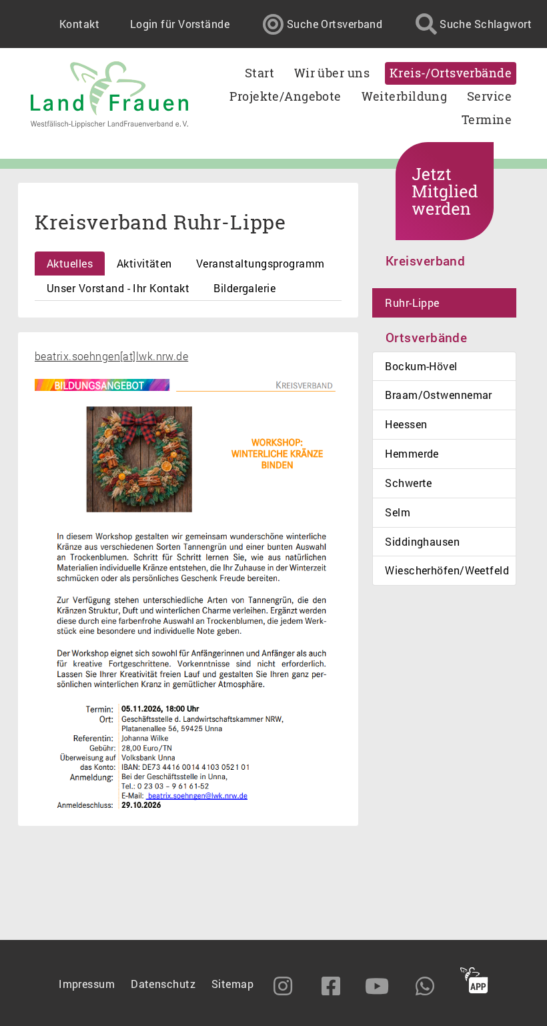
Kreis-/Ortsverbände (451, 73)
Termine (487, 119)
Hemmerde (412, 453)
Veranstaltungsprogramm (260, 263)
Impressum (87, 984)
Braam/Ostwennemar (438, 395)
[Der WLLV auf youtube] (378, 986)
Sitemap (232, 984)
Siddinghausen (422, 541)
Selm (397, 512)
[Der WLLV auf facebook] (331, 986)
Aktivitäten (144, 263)
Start (259, 73)
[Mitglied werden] (445, 191)
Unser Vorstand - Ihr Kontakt (118, 288)
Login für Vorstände (179, 24)
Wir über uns (332, 73)
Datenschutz (163, 984)
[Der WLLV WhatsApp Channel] (426, 986)
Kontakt (79, 24)
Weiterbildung (405, 96)
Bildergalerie (244, 288)
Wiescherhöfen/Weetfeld (447, 570)
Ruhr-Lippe (412, 303)
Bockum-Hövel (421, 366)
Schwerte (408, 483)
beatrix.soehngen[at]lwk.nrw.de (111, 356)
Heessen (406, 424)
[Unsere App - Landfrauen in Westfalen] (474, 982)
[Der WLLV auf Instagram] (284, 986)
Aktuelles (70, 263)
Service (489, 96)
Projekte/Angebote (285, 96)
